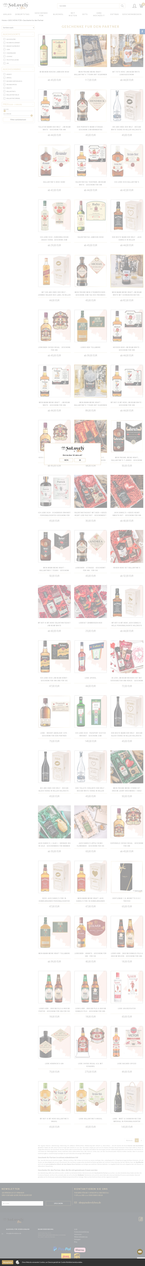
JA (80, 460)
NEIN (66, 460)
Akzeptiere (7, 1262)
